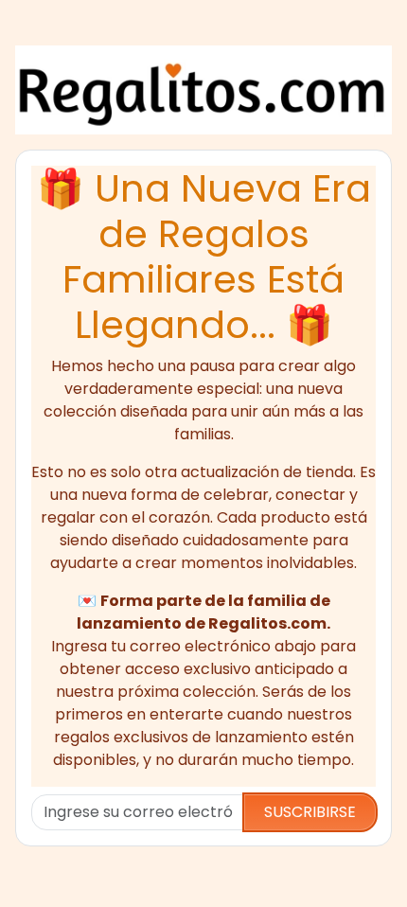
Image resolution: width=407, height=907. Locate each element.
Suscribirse (310, 812)
